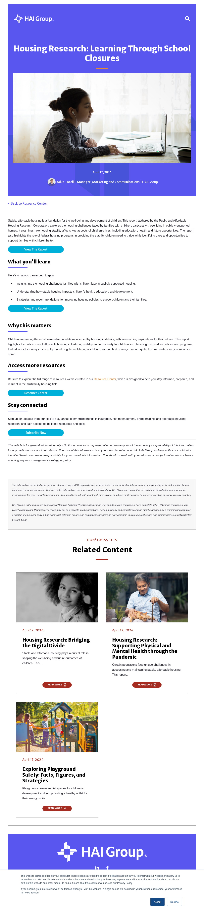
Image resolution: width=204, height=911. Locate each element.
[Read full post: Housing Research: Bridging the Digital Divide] (57, 597)
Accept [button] (157, 901)
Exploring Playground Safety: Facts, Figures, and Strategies (53, 775)
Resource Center (105, 379)
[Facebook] (107, 868)
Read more (55, 684)
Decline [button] (174, 901)
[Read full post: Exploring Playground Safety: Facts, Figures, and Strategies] (57, 727)
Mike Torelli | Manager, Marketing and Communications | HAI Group (107, 182)
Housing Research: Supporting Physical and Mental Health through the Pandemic (144, 648)
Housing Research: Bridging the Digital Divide (56, 643)
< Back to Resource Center (27, 203)
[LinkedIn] (97, 868)
